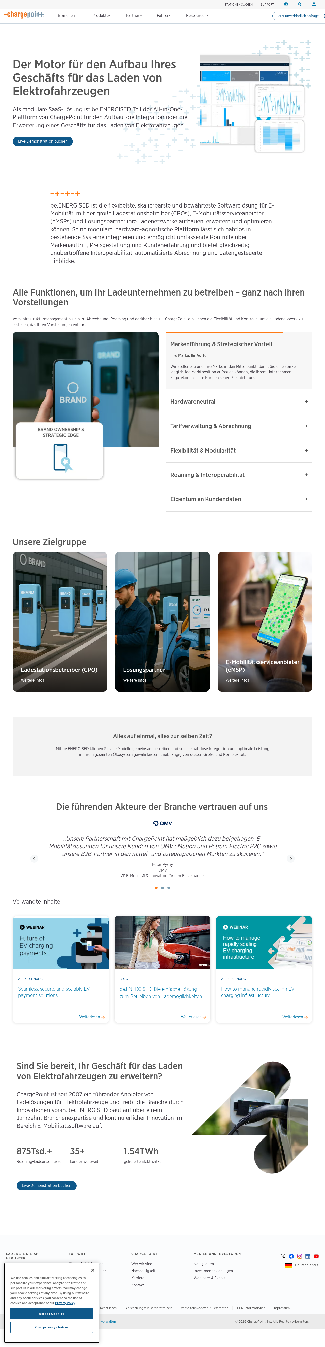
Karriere (137, 1277)
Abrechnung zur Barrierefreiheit (149, 1308)
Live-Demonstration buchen (43, 141)
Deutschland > (307, 1265)
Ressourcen (197, 15)
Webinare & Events (210, 1277)
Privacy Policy (65, 1303)
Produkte (101, 15)
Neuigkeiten (204, 1263)
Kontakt (137, 1285)
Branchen (67, 15)
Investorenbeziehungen (213, 1270)
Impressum (281, 1308)
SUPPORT (267, 4)
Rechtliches (108, 1308)
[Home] (24, 15)
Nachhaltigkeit (143, 1270)
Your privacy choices (52, 1327)
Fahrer (163, 15)
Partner (133, 15)
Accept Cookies (51, 1313)
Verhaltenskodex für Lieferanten (205, 1308)
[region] (51, 1303)
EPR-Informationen (251, 1308)
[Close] (93, 1270)
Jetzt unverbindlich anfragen (299, 16)
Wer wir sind (141, 1263)
